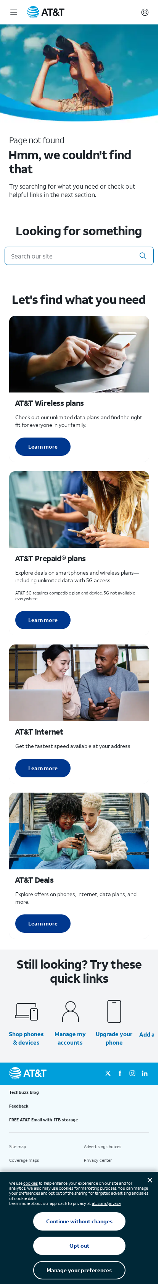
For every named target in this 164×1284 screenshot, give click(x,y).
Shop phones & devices (26, 1038)
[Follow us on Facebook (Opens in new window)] (120, 1073)
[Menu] (14, 12)
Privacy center (98, 1160)
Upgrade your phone (114, 1038)
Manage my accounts (70, 1038)
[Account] (145, 12)
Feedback (19, 1106)
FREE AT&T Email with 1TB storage (43, 1119)
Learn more (43, 446)
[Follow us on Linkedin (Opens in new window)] (144, 1073)
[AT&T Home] (46, 12)
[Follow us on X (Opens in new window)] (108, 1073)
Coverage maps (24, 1160)
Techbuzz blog (24, 1092)
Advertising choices (102, 1146)
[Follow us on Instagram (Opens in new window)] (132, 1073)
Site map (17, 1146)
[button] (143, 255)
